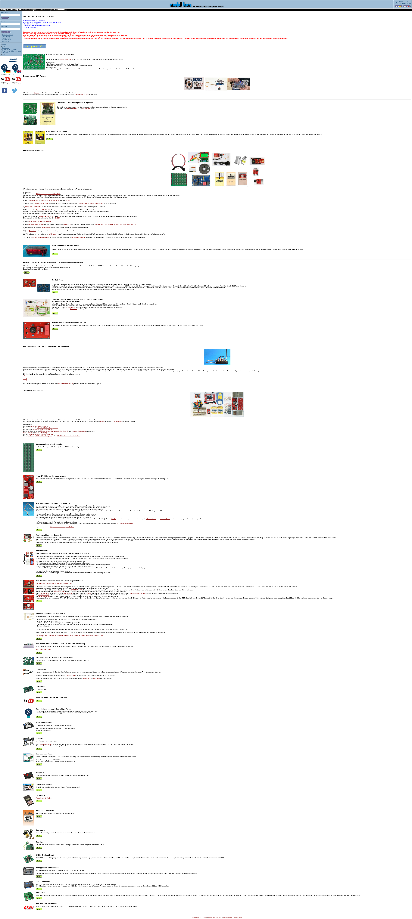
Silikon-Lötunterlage (41, 433)
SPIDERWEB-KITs (77, 590)
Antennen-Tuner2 (165, 519)
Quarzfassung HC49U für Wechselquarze (39, 436)
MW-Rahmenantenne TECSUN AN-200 (48, 194)
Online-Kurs (73, 309)
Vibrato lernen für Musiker (44, 798)
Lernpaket (70, 307)
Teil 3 (25, 379)
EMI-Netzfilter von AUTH (45, 216)
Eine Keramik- (27, 433)
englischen (96, 678)
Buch (68, 109)
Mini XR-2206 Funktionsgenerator (47, 428)
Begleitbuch (66, 224)
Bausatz (36, 93)
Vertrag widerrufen (197, 917)
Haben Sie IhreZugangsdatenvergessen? (6, 39)
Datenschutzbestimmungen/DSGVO (232, 917)
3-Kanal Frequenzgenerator (40, 237)
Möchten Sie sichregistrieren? (7, 35)
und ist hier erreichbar (65, 384)
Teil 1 (25, 375)
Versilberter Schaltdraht (32, 207)
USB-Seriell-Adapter (78, 237)
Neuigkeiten (5, 48)
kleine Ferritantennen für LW (50, 200)
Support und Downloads (9, 49)
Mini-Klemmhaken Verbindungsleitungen (41, 434)
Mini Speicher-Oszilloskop (39, 426)
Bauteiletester (46, 227)
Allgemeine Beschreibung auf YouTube (62, 527)
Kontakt (205, 917)
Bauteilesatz (86, 109)
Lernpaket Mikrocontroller (36, 224)
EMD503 (57, 218)
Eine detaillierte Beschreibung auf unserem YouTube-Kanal (54, 583)
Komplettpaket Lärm (46, 744)
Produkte (5, 46)
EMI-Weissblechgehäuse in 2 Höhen (68, 436)
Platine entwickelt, (66, 59)
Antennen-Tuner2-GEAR (137, 593)
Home (4, 44)
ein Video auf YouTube (43, 650)
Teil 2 (25, 377)
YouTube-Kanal (117, 421)
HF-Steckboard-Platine (42, 203)
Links (3, 54)
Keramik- (65, 431)
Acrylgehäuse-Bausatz (82, 94)
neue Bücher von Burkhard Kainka (40, 221)
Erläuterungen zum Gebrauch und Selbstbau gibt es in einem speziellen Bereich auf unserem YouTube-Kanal (69, 635)
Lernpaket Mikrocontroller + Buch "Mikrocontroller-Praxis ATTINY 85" (115, 224)
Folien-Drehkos (67, 593)
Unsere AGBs (211, 917)
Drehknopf (88, 593)
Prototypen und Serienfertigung (11, 51)
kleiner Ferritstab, (33, 200)
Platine (74, 109)
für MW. (68, 200)
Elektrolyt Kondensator (79, 431)
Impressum (219, 917)
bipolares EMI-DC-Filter (43, 210)
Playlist (102, 421)
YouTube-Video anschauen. (125, 523)
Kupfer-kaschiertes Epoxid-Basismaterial (90, 203)
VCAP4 (113, 519)
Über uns (5, 53)
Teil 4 (25, 380)
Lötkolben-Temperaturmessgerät (43, 429)
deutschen (86, 678)
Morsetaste (32, 231)
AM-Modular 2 (53, 234)
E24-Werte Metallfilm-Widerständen (51, 431)
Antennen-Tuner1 (151, 519)
